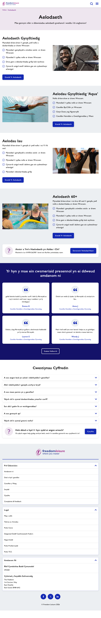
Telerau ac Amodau (11, 522)
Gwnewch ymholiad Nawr (83, 251)
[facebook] (43, 596)
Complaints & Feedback (12, 501)
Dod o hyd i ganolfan (11, 477)
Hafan (4, 10)
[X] (50, 596)
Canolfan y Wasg (10, 483)
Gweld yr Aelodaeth (13, 77)
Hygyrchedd (8, 540)
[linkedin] (57, 596)
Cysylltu (90, 431)
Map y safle (8, 516)
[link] (97, 3)
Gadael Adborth (50, 351)
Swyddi (6, 489)
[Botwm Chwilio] (91, 3)
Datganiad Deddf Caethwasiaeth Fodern (18, 534)
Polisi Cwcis (8, 528)
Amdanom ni (8, 471)
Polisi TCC (8, 552)
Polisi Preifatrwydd (11, 546)
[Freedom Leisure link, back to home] (10, 4)
